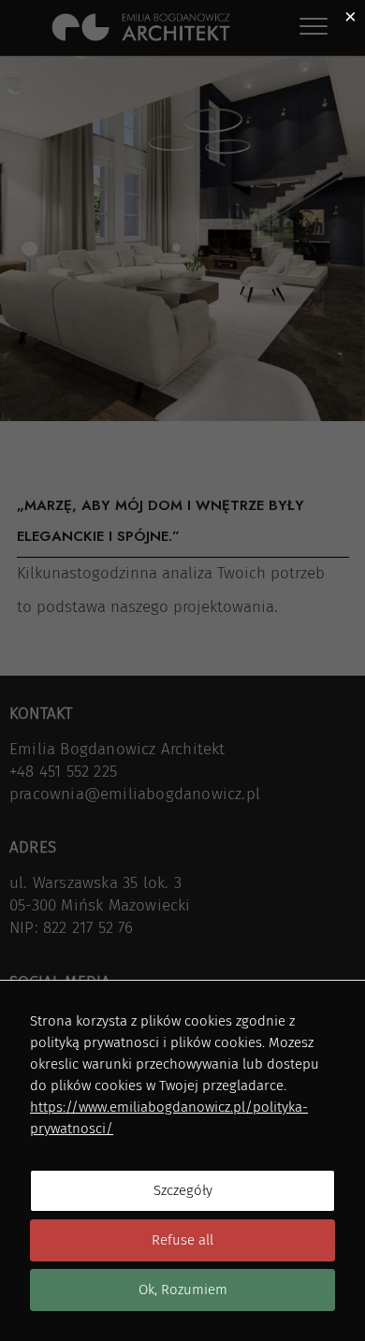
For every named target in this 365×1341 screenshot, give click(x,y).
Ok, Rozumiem (183, 1289)
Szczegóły (182, 1190)
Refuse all (182, 1240)
